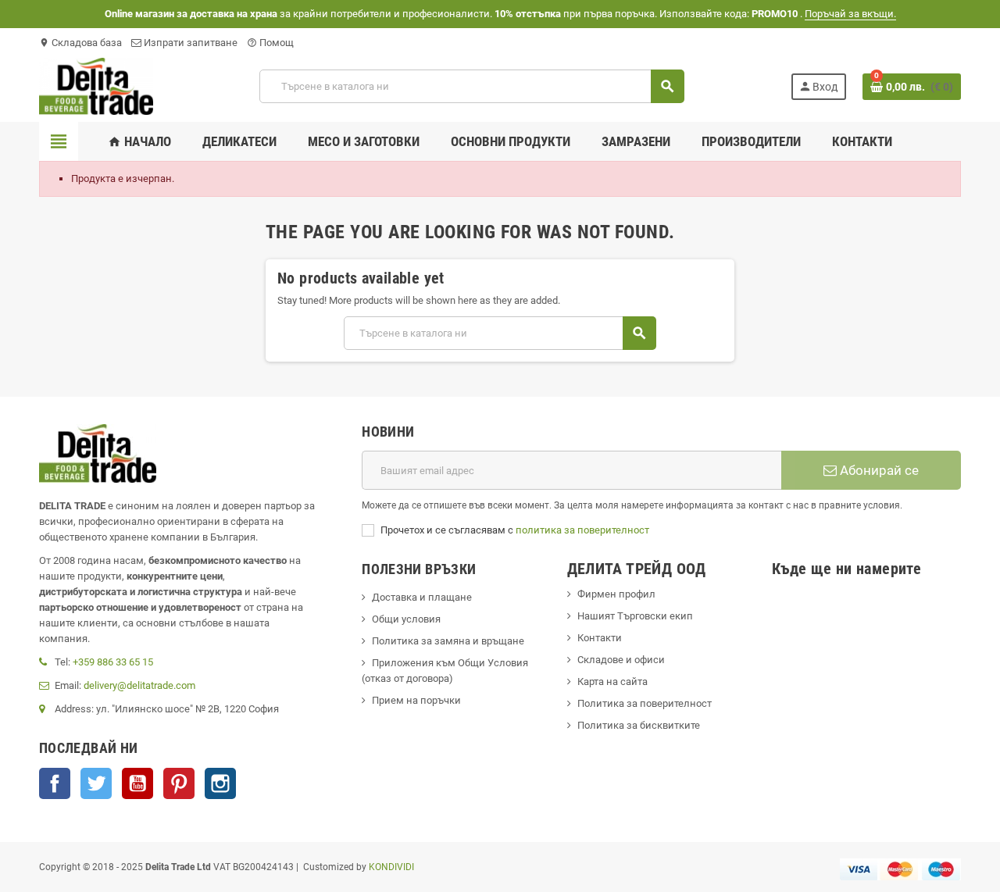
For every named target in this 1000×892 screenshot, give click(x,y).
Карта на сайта (612, 681)
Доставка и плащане (422, 597)
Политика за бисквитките (638, 725)
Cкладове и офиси (621, 659)
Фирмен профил (616, 594)
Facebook (54, 783)
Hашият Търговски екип (635, 616)
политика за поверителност (582, 530)
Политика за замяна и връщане (448, 641)
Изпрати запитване (189, 42)
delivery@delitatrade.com (139, 685)
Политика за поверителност (644, 703)
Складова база (80, 42)
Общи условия (406, 619)
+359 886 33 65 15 (113, 662)
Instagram (220, 783)
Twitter (96, 783)
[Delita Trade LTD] (96, 85)
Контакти (599, 638)
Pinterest (179, 783)
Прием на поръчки (416, 700)
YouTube (137, 783)
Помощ (270, 42)
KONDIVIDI (391, 867)
